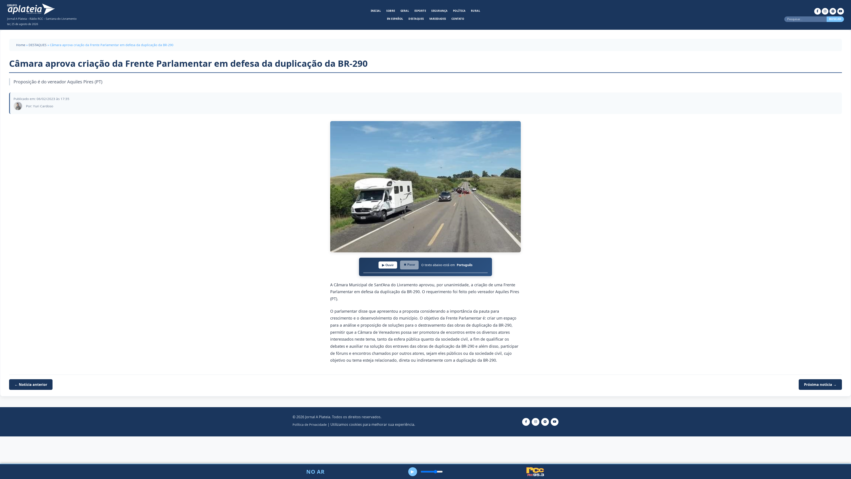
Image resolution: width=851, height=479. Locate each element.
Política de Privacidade (310, 424)
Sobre (390, 10)
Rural (475, 10)
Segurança (439, 10)
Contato (457, 18)
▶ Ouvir (388, 265)
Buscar (835, 19)
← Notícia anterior (30, 384)
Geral (404, 10)
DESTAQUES (38, 45)
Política (459, 10)
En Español (395, 18)
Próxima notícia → (820, 384)
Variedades (437, 18)
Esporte (420, 10)
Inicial (376, 10)
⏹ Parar (409, 264)
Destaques (416, 18)
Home (20, 45)
